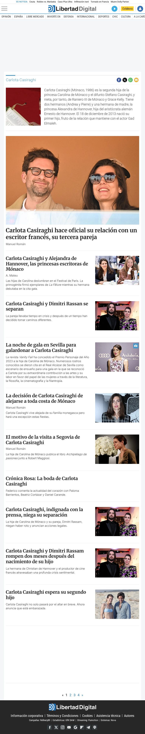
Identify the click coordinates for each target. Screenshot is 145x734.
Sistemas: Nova (108, 720)
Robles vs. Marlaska (46, 2)
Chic (115, 16)
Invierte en (53, 16)
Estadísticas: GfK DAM (63, 720)
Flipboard (81, 727)
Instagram (62, 727)
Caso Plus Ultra (65, 2)
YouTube (69, 727)
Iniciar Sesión (140, 9)
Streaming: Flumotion (87, 720)
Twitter (56, 727)
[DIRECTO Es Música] (114, 9)
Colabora (127, 8)
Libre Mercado (35, 16)
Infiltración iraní (81, 2)
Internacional (86, 16)
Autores (129, 715)
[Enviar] (130, 80)
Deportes (103, 16)
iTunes (94, 727)
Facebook (49, 727)
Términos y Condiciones (62, 715)
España (18, 16)
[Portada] (72, 8)
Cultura (126, 16)
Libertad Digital (72, 707)
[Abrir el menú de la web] (24, 8)
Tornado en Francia (100, 2)
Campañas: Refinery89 (39, 720)
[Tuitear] (125, 80)
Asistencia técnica (108, 715)
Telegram (88, 727)
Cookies (87, 715)
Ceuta (32, 2)
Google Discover (75, 727)
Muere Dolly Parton (120, 2)
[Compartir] (119, 80)
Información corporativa (27, 715)
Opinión (6, 16)
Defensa (69, 16)
